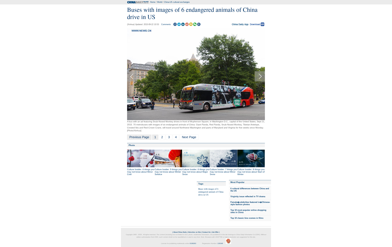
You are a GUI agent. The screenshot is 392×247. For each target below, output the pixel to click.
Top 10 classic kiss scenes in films (246, 218)
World (159, 2)
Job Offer (215, 232)
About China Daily (180, 232)
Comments (166, 24)
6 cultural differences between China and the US (249, 189)
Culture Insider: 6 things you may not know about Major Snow (195, 171)
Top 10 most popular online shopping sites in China (248, 211)
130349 (220, 243)
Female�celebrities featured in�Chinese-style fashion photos (250, 203)
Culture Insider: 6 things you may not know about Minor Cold (140, 171)
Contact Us (206, 232)
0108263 (193, 243)
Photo (132, 145)
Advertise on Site (194, 232)
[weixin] (195, 25)
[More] (199, 25)
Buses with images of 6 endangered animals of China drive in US (210, 191)
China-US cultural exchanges (177, 2)
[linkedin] (183, 25)
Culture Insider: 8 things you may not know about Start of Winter (251, 171)
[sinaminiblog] (187, 25)
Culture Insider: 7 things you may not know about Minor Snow (223, 171)
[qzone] (191, 25)
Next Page (189, 137)
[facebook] (175, 25)
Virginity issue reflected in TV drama (247, 196)
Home (152, 2)
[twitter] (179, 25)
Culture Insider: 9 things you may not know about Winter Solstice (168, 171)
